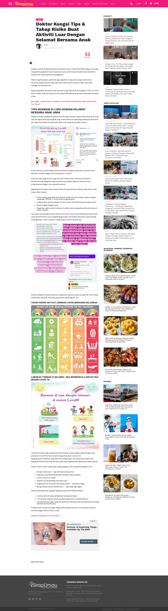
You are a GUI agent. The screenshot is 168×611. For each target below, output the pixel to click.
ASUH (63, 4)
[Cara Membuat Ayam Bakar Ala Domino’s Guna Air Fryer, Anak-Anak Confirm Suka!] (121, 366)
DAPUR (86, 4)
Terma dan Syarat (132, 609)
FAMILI (71, 4)
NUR (79, 4)
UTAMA (43, 4)
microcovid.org (66, 214)
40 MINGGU (53, 4)
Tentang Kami (119, 609)
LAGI (112, 4)
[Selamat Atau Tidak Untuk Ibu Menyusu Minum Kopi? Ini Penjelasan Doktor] (120, 462)
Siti (47, 45)
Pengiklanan (107, 609)
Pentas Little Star (100, 4)
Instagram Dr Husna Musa (49, 515)
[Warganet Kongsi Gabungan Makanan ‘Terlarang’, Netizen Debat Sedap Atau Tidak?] (120, 492)
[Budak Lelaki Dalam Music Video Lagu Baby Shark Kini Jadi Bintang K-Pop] (120, 432)
